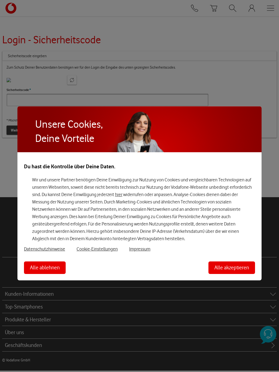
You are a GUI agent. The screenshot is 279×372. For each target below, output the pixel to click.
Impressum (139, 249)
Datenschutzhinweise (44, 249)
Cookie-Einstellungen (97, 249)
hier (118, 194)
